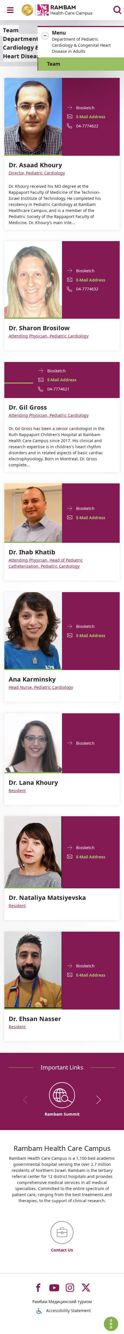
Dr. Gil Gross (28, 407)
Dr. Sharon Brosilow (39, 327)
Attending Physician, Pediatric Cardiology (49, 336)
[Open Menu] (10, 10)
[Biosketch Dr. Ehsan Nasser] (33, 969)
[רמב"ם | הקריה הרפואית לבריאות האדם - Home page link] (64, 10)
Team (53, 64)
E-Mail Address (90, 116)
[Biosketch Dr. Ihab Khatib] (33, 512)
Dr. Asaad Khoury (35, 165)
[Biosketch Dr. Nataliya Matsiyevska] (33, 851)
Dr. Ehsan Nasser (35, 1018)
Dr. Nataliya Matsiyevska (47, 897)
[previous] (27, 1100)
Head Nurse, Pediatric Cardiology (41, 687)
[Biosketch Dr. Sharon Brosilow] (33, 279)
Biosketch (85, 107)
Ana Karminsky (32, 679)
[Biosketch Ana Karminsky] (33, 630)
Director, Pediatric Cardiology (37, 173)
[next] (96, 1100)
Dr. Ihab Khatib (32, 552)
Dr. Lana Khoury (33, 782)
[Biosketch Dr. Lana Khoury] (33, 742)
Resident (17, 790)
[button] (80, 42)
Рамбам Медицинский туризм (62, 1301)
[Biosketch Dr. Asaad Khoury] (33, 116)
